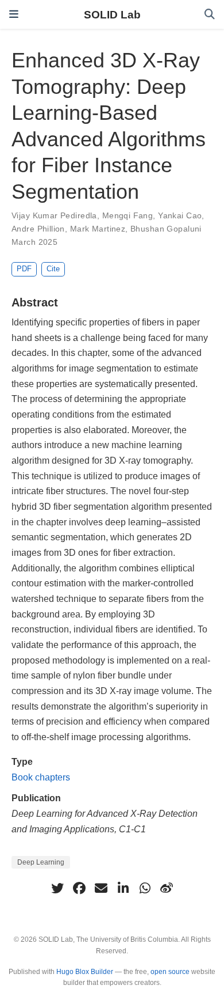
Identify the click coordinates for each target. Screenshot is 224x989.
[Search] (209, 14)
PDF (24, 268)
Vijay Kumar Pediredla (54, 215)
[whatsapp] (144, 888)
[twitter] (57, 888)
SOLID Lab (112, 14)
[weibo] (166, 888)
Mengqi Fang (127, 215)
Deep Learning (40, 862)
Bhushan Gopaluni (166, 228)
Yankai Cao (180, 215)
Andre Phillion (38, 228)
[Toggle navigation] (13, 14)
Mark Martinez (97, 228)
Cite (53, 268)
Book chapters (40, 777)
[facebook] (79, 888)
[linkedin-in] (123, 888)
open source (170, 972)
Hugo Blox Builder (84, 972)
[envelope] (101, 888)
